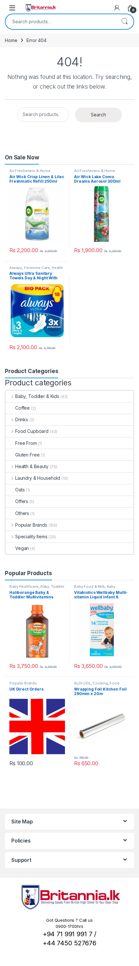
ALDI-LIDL (82, 683)
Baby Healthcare (23, 586)
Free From (26, 443)
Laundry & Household (37, 478)
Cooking (100, 683)
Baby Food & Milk (89, 586)
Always (15, 267)
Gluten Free (27, 454)
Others (22, 513)
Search (124, 21)
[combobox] (60, 21)
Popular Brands (31, 525)
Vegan (22, 548)
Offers (21, 501)
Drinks (21, 419)
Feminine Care (37, 267)
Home (11, 40)
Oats (20, 489)
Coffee (22, 408)
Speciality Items (31, 536)
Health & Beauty (31, 466)
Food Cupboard (31, 431)
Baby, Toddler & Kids (37, 396)
